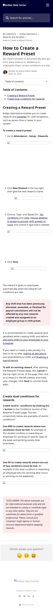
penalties (22, 116)
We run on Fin (28, 604)
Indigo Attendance (28, 34)
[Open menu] (47, 5)
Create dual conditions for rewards (26, 98)
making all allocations (34, 353)
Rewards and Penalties (13, 37)
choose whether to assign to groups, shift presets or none (27, 221)
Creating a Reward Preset (20, 95)
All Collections (9, 34)
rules (26, 217)
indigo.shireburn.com (26, 590)
